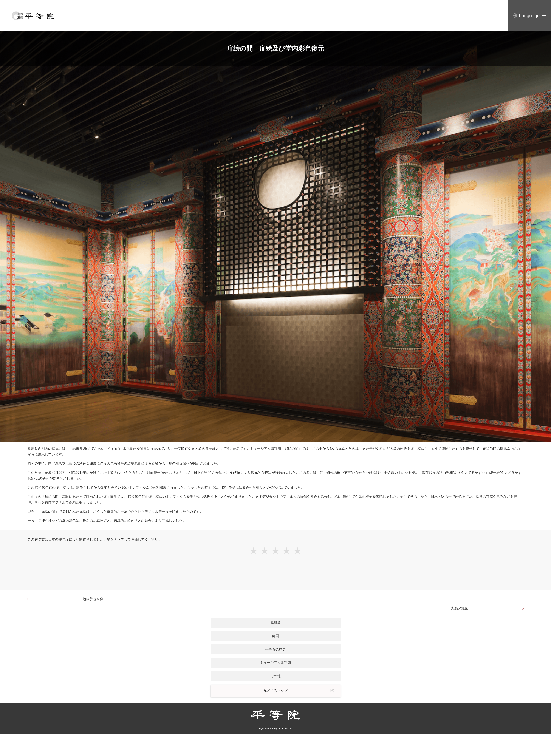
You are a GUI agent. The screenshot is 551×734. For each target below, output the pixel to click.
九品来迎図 (459, 608)
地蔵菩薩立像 (93, 599)
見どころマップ (275, 690)
